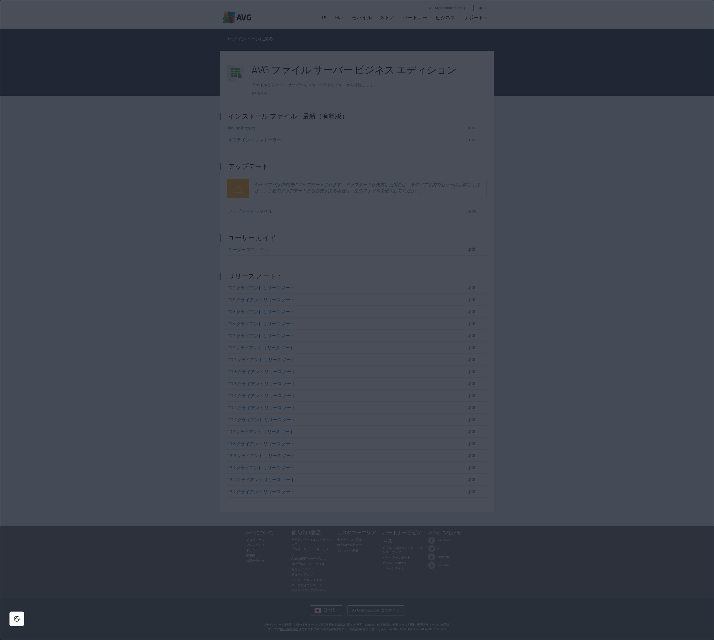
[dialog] (357, 320)
